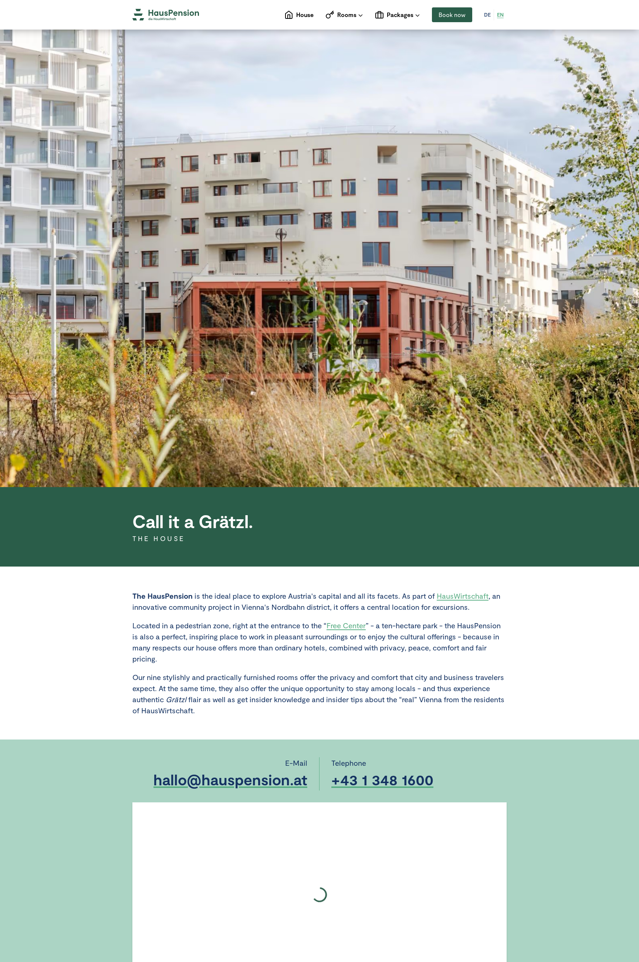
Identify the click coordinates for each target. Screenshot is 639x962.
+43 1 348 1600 (382, 779)
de (487, 14)
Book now (452, 14)
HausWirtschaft (462, 595)
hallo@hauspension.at (230, 779)
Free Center (346, 625)
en (500, 14)
